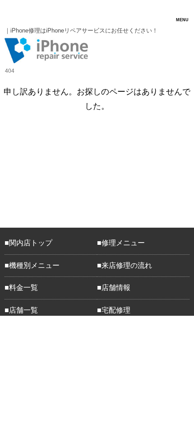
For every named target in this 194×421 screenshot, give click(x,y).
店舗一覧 (23, 310)
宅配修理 (116, 310)
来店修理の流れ (127, 265)
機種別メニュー (34, 265)
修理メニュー (123, 243)
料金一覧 (23, 287)
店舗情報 (116, 287)
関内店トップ (30, 243)
